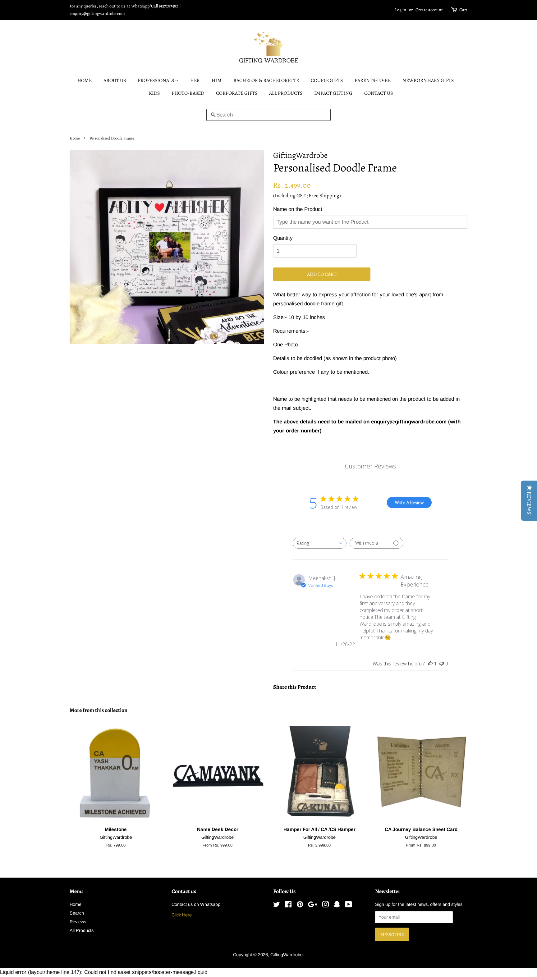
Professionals (156, 80)
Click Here (182, 914)
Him (217, 80)
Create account (429, 10)
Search (77, 913)
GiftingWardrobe (286, 954)
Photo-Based (188, 93)
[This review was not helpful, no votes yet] (441, 663)
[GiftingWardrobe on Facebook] (288, 905)
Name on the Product (297, 209)
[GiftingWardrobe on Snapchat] (336, 905)
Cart (463, 10)
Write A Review (409, 502)
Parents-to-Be (373, 80)
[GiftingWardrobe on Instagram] (325, 905)
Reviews (78, 921)
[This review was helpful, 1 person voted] (430, 663)
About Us (114, 80)
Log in (400, 10)
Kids (154, 93)
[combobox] (320, 543)
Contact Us (378, 93)
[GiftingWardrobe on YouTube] (348, 905)
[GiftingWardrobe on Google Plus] (312, 905)
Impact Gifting (333, 93)
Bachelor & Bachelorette (266, 80)
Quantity (283, 238)
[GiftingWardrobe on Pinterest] (299, 905)
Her (195, 80)
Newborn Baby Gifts (428, 80)
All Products (285, 93)
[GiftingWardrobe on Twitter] (276, 905)
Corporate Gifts (236, 93)
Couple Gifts (327, 80)
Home (84, 80)
